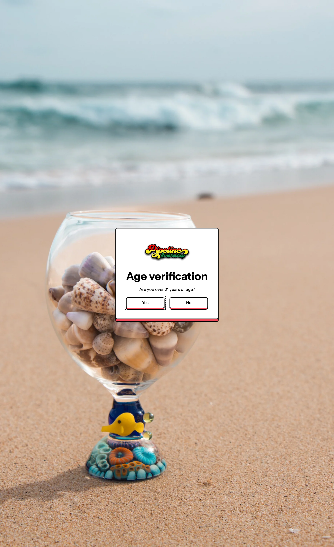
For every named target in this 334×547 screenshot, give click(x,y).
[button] (145, 302)
